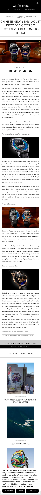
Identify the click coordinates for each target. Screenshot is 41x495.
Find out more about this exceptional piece (18, 336)
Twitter (15, 71)
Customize (9, 491)
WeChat (30, 71)
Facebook (10, 71)
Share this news (20, 67)
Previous (3, 52)
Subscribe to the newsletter (21, 346)
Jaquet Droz (3, 4)
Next (38, 52)
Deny (21, 491)
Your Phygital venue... (20, 444)
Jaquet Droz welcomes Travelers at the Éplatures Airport (20, 401)
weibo (24, 71)
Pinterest (20, 71)
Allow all (32, 491)
